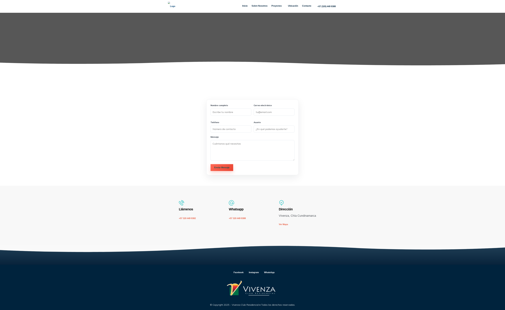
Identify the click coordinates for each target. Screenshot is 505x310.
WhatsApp (269, 272)
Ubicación (293, 6)
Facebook (238, 272)
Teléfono (215, 122)
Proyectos (276, 6)
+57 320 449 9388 (237, 218)
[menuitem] (325, 6)
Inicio (245, 6)
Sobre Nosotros (259, 6)
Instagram (253, 272)
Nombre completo (219, 105)
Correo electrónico (263, 105)
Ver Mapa (283, 224)
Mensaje (215, 137)
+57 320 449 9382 (187, 218)
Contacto (306, 6)
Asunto (257, 122)
